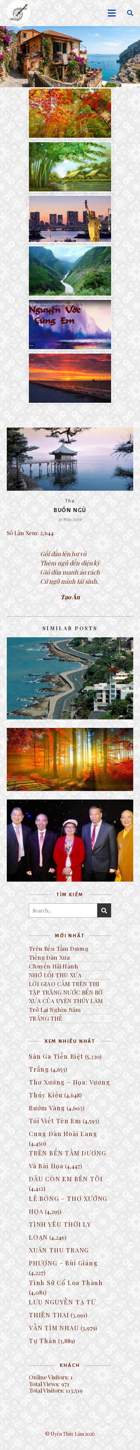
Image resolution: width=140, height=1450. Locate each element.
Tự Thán (43, 1341)
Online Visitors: (49, 1377)
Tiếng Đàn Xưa (49, 957)
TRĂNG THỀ (46, 1018)
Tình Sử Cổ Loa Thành (66, 1283)
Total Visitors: (47, 1390)
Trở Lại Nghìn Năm (55, 1009)
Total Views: (45, 1384)
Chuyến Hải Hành (53, 966)
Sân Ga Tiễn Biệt (56, 1056)
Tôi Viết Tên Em (55, 1121)
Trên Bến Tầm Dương (58, 948)
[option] (70, 56)
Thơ (70, 501)
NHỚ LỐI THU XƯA (55, 975)
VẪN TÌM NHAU (54, 1328)
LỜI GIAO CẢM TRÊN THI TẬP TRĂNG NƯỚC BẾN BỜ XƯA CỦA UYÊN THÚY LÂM (66, 992)
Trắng (39, 1069)
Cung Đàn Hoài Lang (63, 1134)
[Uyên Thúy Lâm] (19, 12)
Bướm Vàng (47, 1108)
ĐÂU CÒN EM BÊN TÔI (66, 1179)
